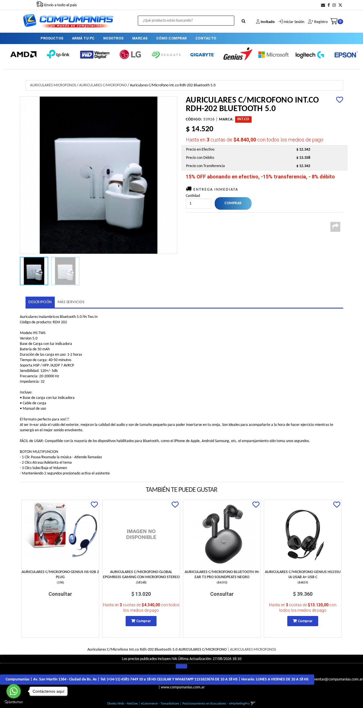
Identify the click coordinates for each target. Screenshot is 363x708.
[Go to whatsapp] (14, 691)
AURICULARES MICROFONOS (53, 85)
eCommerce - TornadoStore (160, 703)
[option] (21, 54)
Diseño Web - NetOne (122, 703)
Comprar (143, 621)
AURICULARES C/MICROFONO (103, 85)
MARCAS (140, 38)
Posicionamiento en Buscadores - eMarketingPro (216, 703)
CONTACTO (205, 38)
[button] (323, 5)
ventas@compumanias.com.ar (338, 679)
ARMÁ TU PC (83, 38)
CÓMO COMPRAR (171, 38)
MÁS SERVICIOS (71, 302)
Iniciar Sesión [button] (294, 22)
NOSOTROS (113, 38)
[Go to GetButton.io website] (14, 702)
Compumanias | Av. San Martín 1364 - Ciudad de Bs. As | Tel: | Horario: (157, 679)
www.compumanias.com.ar (183, 687)
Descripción (40, 302)
